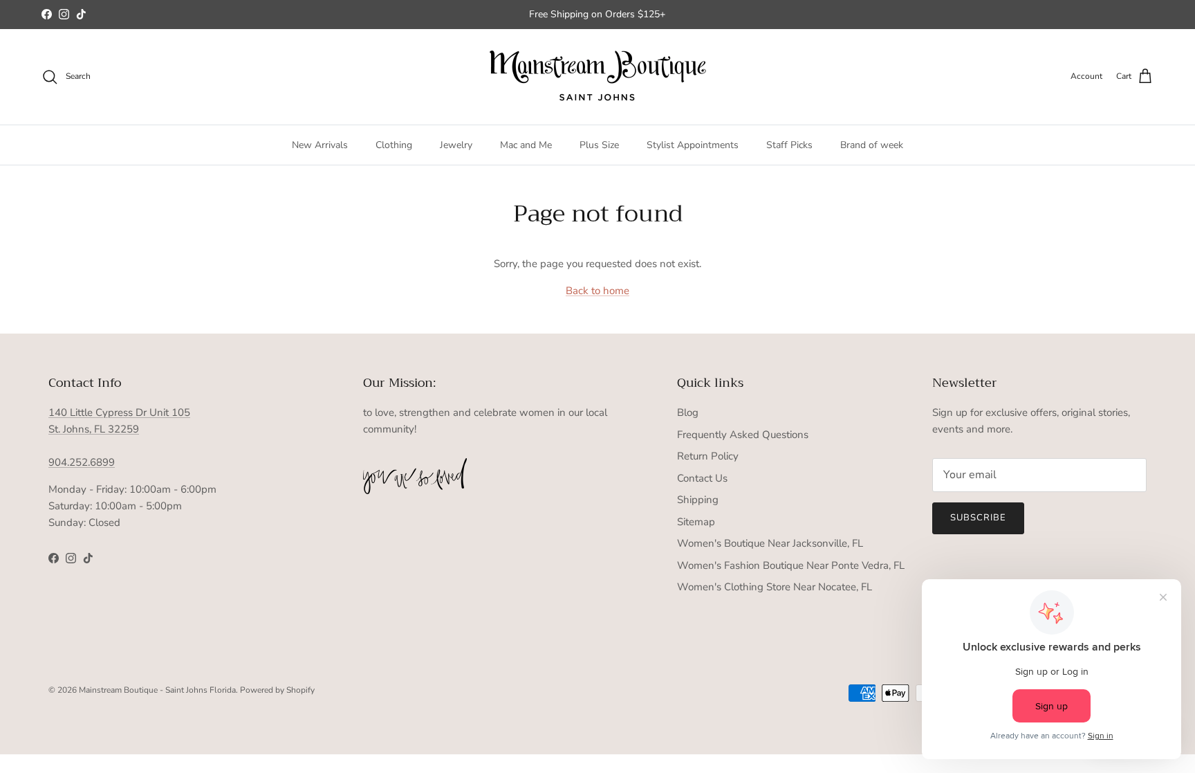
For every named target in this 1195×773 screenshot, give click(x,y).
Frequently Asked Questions (742, 435)
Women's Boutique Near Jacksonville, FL (770, 543)
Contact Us (702, 478)
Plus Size (599, 145)
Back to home (597, 291)
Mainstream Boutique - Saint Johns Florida (157, 689)
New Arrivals (320, 145)
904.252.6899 (81, 462)
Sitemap (696, 522)
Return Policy (708, 456)
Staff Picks (789, 145)
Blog (687, 412)
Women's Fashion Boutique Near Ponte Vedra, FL (791, 565)
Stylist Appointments (693, 145)
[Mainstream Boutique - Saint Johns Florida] (598, 77)
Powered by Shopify (277, 689)
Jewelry (456, 145)
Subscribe (978, 517)
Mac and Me (526, 145)
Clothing (394, 145)
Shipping (698, 500)
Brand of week (871, 145)
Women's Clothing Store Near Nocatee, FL (774, 587)
